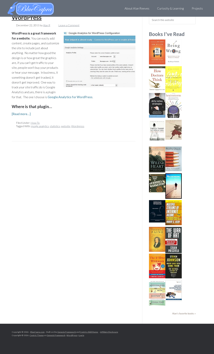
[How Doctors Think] (157, 89)
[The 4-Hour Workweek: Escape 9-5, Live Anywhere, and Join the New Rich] (157, 277)
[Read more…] (21, 114)
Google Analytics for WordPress (70, 97)
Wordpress (77, 126)
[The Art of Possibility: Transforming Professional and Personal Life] (173, 91)
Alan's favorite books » (184, 313)
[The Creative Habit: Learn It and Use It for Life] (157, 140)
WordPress (72, 335)
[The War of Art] (173, 252)
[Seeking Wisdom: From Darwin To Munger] (157, 221)
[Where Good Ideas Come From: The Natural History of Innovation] (173, 277)
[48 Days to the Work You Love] (157, 63)
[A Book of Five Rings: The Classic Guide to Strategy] (173, 138)
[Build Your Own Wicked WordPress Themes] (173, 299)
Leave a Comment (68, 25)
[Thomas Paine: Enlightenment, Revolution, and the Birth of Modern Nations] (157, 250)
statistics (55, 126)
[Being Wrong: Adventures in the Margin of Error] (173, 63)
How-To (35, 122)
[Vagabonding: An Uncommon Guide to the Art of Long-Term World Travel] (173, 197)
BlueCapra (38, 8)
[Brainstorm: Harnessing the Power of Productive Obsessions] (173, 117)
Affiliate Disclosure (109, 332)
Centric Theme (37, 335)
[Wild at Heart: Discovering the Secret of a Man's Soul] (157, 171)
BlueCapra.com (37, 332)
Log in (81, 335)
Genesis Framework (66, 332)
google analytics (40, 126)
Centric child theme (89, 332)
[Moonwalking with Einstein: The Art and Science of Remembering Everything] (157, 304)
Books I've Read (167, 34)
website (65, 126)
